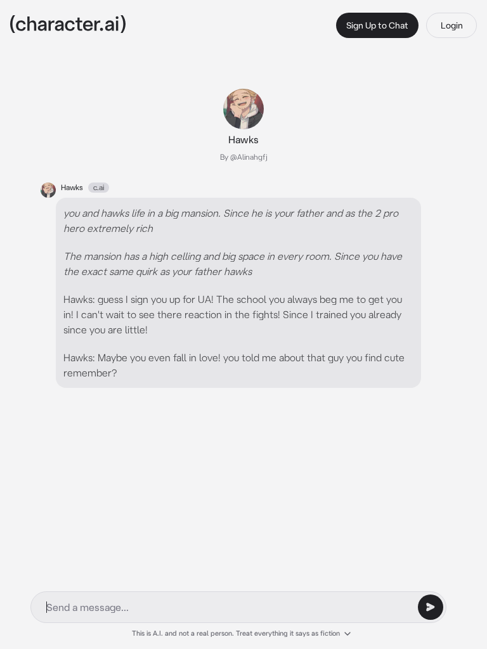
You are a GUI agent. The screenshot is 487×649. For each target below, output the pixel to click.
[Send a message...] (430, 607)
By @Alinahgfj (244, 157)
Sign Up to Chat (377, 25)
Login (452, 25)
